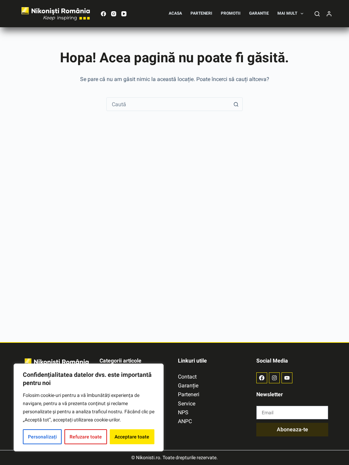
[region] (89, 407)
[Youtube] (287, 377)
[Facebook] (103, 13)
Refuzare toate (86, 436)
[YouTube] (123, 13)
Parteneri (201, 13)
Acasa (175, 13)
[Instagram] (113, 13)
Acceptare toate (132, 436)
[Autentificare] (329, 13)
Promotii (231, 13)
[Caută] (317, 13)
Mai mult (287, 13)
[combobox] (168, 104)
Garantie (259, 13)
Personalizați (42, 436)
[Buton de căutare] (235, 104)
